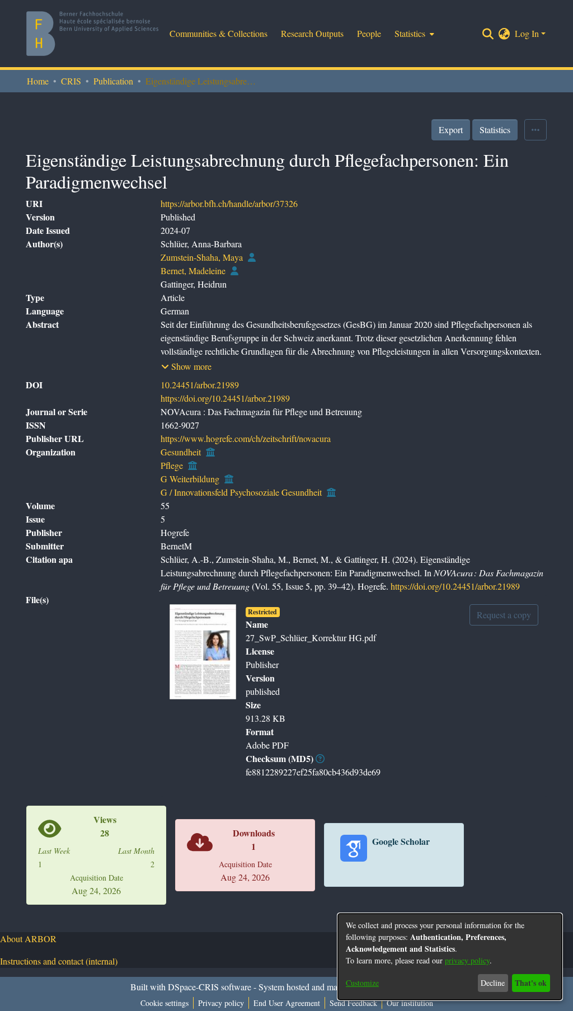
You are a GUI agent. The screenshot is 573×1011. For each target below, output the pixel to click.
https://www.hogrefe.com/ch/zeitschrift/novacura (246, 438)
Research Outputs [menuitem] (312, 33)
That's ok (531, 983)
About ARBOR (28, 938)
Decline (493, 982)
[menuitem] (413, 33)
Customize (362, 982)
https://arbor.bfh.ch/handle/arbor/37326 (229, 203)
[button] (186, 366)
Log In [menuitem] (527, 33)
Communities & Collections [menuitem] (218, 33)
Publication (113, 81)
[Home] (92, 33)
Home (38, 81)
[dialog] (450, 957)
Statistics (495, 129)
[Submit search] (488, 33)
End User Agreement (286, 1003)
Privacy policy (221, 1003)
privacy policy (467, 960)
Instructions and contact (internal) (59, 961)
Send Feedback (353, 1003)
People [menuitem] (369, 33)
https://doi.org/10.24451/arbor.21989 (225, 398)
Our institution (410, 1003)
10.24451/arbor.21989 (200, 385)
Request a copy (504, 614)
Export (451, 129)
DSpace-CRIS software (209, 987)
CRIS (71, 81)
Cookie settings (164, 1003)
